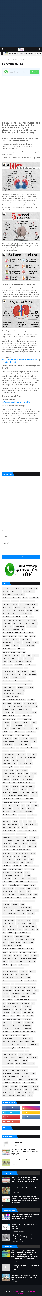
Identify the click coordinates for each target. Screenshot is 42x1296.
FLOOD (5, 732)
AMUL (36, 610)
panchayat (11, 917)
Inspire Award (32, 815)
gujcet (26, 773)
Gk (17, 748)
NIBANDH (6, 898)
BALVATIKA (23, 633)
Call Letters (6, 646)
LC (3, 840)
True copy (34, 1057)
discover (25, 1288)
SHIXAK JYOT (19, 1009)
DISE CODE (21, 690)
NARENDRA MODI (8, 888)
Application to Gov (8, 620)
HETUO (31, 789)
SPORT (18, 1016)
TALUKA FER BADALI (14, 1045)
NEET (16, 891)
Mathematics (25, 856)
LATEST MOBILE (34, 837)
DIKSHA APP (21, 687)
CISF (21, 658)
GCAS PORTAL (7, 738)
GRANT (22, 760)
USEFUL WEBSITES (8, 1067)
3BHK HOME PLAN (16, 591)
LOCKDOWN (23, 843)
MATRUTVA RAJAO (22, 859)
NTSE (11, 901)
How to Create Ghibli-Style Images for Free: (24, 1189)
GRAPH (29, 760)
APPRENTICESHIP (21, 620)
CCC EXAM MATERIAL (9, 652)
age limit (17, 607)
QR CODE (13, 965)
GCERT (15, 738)
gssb (10, 767)
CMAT (4, 662)
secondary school (13, 1003)
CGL (23, 655)
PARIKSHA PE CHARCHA (23, 920)
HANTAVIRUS (14, 786)
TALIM (5, 1045)
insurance (15, 818)
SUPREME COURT (8, 1038)
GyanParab (6, 780)
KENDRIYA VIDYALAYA (24, 831)
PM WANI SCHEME (8, 939)
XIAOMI (31, 1092)
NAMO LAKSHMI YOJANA (28, 885)
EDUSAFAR (6, 713)
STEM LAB (26, 1032)
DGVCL (30, 681)
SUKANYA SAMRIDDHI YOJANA (19, 1035)
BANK (31, 633)
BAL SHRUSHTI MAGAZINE (10, 633)
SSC (32, 1016)
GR (25, 757)
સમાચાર (36, 360)
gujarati (20, 773)
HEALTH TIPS (10, 60)
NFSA (35, 895)
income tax (31, 808)
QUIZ (20, 965)
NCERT (5, 891)
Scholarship (15, 997)
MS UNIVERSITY (7, 882)
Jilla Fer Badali (29, 824)
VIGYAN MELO (25, 1076)
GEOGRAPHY (23, 738)
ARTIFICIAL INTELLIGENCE (20, 623)
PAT (18, 923)
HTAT (4, 805)
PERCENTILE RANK (31, 926)
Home (4, 60)
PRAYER (26, 955)
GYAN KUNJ (6, 776)
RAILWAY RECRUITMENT (10, 968)
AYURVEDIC (6, 630)
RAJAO (21, 968)
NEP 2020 (22, 891)
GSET (30, 764)
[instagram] (31, 1108)
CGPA (28, 655)
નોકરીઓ (21, 360)
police (31, 942)
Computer (28, 662)
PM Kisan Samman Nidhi (22, 936)
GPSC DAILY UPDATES (9, 757)
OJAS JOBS (31, 901)
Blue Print (32, 636)
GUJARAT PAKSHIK (8, 770)
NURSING (17, 901)
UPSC (32, 1064)
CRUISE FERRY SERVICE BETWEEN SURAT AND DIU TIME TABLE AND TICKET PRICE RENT (24, 1277)
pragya (5, 952)
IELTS (4, 808)
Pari (29, 917)
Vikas (14, 1080)
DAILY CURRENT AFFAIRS (29, 674)
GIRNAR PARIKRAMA (8, 748)
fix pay (13, 729)
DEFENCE (22, 677)
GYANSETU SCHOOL (26, 780)
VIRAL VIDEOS (16, 1083)
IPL (20, 821)
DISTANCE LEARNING (9, 693)
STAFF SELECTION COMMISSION (12, 1019)
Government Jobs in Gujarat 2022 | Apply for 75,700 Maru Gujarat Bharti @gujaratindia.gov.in (25, 1217)
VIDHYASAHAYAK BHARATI (10, 1076)
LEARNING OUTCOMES (13, 840)
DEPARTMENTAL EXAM (9, 681)
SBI (34, 993)
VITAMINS (5, 1086)
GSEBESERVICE (23, 764)
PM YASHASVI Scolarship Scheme (25, 939)
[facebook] (11, 1108)
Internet (23, 818)
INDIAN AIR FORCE (17, 812)
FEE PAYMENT (16, 722)
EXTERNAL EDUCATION (24, 719)
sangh (36, 990)
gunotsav (33, 773)
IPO (25, 821)
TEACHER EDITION (33, 1045)
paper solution (21, 917)
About (11, 1288)
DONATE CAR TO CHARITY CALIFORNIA (14, 700)
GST (22, 767)
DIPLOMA (30, 687)
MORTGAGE (16, 879)
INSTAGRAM (6, 818)
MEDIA (22, 863)
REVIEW (27, 981)
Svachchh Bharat (27, 1038)
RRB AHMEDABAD (16, 987)
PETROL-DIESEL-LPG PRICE (15, 930)
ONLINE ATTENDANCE (9, 907)
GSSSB (16, 767)
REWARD (34, 981)
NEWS (29, 895)
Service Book (6, 1006)
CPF (33, 665)
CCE (24, 652)
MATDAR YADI (7, 856)
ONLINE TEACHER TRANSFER (11, 914)
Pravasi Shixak (7, 955)
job (14, 827)
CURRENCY (25, 671)
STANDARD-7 (27, 1029)
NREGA (5, 901)
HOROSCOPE (29, 799)
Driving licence (7, 703)
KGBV (34, 831)
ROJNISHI (5, 987)
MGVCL (11, 869)
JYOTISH (24, 827)
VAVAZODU (18, 1073)
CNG (10, 662)
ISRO (30, 821)
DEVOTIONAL (22, 681)
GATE (27, 735)
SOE (30, 1009)
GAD (4, 735)
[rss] (31, 1112)
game (17, 735)
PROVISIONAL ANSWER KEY (28, 958)
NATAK (22, 888)
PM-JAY (5, 942)
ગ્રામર (23, 1096)
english (18, 716)
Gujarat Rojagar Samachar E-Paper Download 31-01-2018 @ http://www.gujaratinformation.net (23, 1237)
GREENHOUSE (7, 764)
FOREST (17, 732)
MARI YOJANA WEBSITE (23, 850)
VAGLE (17, 1067)
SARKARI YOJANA (16, 993)
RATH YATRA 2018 (8, 974)
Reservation (6, 981)
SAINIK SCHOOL (7, 990)
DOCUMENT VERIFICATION (10, 697)
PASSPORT (11, 923)
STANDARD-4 (27, 1025)
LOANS (16, 843)
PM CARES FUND (7, 936)
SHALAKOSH (16, 1006)
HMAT (20, 796)
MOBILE (27, 872)
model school (18, 875)
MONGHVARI (6, 879)
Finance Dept (28, 725)
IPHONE (15, 821)
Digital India (27, 684)
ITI (34, 821)
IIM (15, 808)
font (11, 732)
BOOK (5, 639)
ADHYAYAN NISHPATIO (27, 601)
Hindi (27, 792)
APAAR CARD (6, 617)
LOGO (5, 847)
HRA (30, 802)
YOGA (5, 1096)
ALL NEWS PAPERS (19, 610)
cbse (13, 649)
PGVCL (32, 930)
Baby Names (15, 630)
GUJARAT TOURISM (21, 770)
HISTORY (34, 792)
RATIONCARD (20, 974)
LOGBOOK (33, 843)
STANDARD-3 (17, 1025)
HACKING (21, 783)
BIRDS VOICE (12, 636)
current (33, 671)
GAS (23, 735)
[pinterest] (11, 1117)
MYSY (4, 885)
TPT (28, 1057)
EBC (4, 706)
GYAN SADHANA (17, 776)
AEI (21, 604)
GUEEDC (28, 767)
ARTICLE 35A (32, 620)
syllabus (14, 1041)
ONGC (22, 904)
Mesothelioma (33, 866)
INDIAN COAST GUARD (9, 815)
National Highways (32, 888)
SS (23, 1016)
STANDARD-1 (27, 1019)
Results (20, 981)
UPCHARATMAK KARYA (22, 1064)
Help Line (15, 789)
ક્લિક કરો (34, 72)
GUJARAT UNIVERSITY (9, 773)
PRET (4, 958)
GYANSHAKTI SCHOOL (9, 783)
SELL (33, 1003)
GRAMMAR (15, 760)
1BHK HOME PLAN (18, 588)
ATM (4, 626)
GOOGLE (5, 751)
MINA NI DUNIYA (29, 869)
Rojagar (18, 984)
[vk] (31, 1117)
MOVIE (24, 879)
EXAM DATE (6, 719)
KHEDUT (11, 834)
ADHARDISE (15, 601)
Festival (34, 722)
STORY (33, 1032)
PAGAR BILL (31, 914)
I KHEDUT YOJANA (14, 805)
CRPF (26, 668)
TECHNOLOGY (19, 1051)
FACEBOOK (6, 722)
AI (33, 607)
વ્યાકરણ (30, 1096)
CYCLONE (6, 674)
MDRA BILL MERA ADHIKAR (10, 863)
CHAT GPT (6, 658)
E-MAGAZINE (17, 703)
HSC (35, 802)
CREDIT (13, 668)
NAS (17, 888)
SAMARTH (29, 990)
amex (37, 1288)
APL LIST (25, 617)
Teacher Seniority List (9, 1048)
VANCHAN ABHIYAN (9, 1070)
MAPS (13, 850)
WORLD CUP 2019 (8, 1092)
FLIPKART (30, 729)
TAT (24, 1045)
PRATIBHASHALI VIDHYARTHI (28, 952)
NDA (10, 891)
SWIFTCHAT (6, 1041)
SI (25, 1009)
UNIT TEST (24, 1060)
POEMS (25, 942)
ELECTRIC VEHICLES (8, 716)
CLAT (26, 658)
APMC (31, 617)
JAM (4, 824)
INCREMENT (6, 812)
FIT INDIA (5, 729)
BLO (26, 636)
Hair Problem (30, 783)
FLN (37, 729)
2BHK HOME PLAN (31, 588)
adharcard (6, 601)
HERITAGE (23, 789)
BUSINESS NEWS (7, 642)
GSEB (14, 764)
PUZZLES (5, 965)
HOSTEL (16, 802)
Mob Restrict (18, 872)
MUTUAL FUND (24, 882)
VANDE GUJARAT (22, 1070)
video (33, 1073)
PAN (4, 917)
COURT (28, 665)
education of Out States (10, 709)
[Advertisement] (21, 23)
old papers (6, 904)
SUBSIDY (5, 1035)
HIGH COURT (7, 792)
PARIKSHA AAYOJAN (8, 920)
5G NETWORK (7, 594)
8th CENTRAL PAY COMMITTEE (11, 598)
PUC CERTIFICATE (30, 962)
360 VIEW (5, 591)
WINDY (36, 1089)
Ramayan (32, 971)
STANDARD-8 (7, 1032)
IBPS (23, 805)
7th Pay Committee (18, 594)
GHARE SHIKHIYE (7, 744)
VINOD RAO (6, 1083)
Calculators (18, 642)
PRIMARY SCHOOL (13, 958)
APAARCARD (16, 617)
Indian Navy (22, 815)
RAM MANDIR (23, 971)
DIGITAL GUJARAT (17, 684)
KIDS (17, 837)
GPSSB (20, 757)
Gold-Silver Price (32, 748)
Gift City (27, 744)
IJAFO (23, 808)
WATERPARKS (34, 1086)
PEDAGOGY (13, 926)
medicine (29, 863)
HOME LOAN (19, 799)
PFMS (26, 930)
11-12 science (7, 588)
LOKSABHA (12, 847)
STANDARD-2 (7, 1025)
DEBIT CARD (14, 677)
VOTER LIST (14, 1086)
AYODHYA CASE (31, 626)
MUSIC (16, 882)
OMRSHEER (15, 904)
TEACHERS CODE (8, 1051)
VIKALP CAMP (7, 1080)
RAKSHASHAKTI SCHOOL (10, 971)
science (34, 1000)
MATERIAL (16, 856)
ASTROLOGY (33, 623)
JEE (21, 824)
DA (19, 674)
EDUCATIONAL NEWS (25, 709)
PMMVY (12, 942)
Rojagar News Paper (29, 984)
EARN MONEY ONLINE (30, 703)
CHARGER (35, 655)
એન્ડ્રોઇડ (5, 362)
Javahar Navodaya (13, 824)
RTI (29, 987)
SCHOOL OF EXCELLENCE (22, 1000)
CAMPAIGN (15, 646)
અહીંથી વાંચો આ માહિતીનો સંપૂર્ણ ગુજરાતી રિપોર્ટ (16, 402)
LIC (23, 840)
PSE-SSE (5, 962)
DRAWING (31, 700)
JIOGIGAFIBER (7, 827)
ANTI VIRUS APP (26, 614)
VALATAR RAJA (26, 1067)
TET (27, 1051)
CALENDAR (27, 642)
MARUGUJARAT (7, 853)
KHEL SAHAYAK (21, 834)
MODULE (27, 875)
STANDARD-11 (18, 1022)
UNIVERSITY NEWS (8, 1064)
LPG (19, 847)
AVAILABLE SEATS (19, 626)
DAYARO (5, 677)
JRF (18, 827)
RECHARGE (20, 977)
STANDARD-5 (7, 1029)
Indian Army (28, 812)
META (4, 869)
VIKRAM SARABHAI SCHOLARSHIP (28, 1080)
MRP (34, 879)
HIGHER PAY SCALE (18, 792)
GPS (29, 754)
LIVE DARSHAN (31, 840)
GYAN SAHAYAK (28, 776)
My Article (34, 882)
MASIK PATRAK (18, 853)
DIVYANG (20, 693)
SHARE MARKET (27, 1006)
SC (3, 997)
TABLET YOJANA (24, 1041)
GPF (24, 754)
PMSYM (18, 942)
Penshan (21, 926)
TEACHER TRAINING (23, 1048)
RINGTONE (6, 984)
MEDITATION (6, 866)
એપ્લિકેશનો (12, 362)
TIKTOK (21, 1054)
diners (32, 1288)
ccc (23, 649)
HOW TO (24, 802)
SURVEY (17, 1038)
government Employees (17, 751)
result (14, 981)
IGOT (9, 808)
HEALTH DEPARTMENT (27, 786)
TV (3, 1060)
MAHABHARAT (32, 847)
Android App (7, 614)
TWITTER (9, 1060)
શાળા (32, 360)
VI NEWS (26, 1073)
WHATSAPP (28, 1089)
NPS (34, 898)
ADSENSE (14, 604)
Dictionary (6, 684)
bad (23, 630)
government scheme (9, 754)
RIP (12, 984)
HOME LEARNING (8, 799)
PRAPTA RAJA (13, 952)
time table (28, 1054)
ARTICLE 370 (6, 623)
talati (32, 1041)
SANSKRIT (5, 993)
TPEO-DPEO (20, 1057)
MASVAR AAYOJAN (30, 853)
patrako (24, 923)
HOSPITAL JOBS (7, 802)
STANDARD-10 (7, 1022)
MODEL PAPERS (7, 875)
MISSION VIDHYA (8, 872)
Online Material (20, 910)
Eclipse (10, 706)
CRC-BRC (5, 668)
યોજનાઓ (10, 360)
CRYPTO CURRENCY (8, 671)
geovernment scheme (9, 741)
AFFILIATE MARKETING (30, 604)
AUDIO (10, 626)
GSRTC (5, 767)
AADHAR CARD (34, 598)
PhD (4, 933)
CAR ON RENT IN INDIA (27, 646)
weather (5, 1089)
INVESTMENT (6, 821)
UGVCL (16, 1060)
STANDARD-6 (17, 1029)
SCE (8, 997)
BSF (17, 639)
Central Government (9, 655)
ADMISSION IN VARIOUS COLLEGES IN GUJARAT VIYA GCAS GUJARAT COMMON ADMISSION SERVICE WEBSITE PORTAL (24, 1180)
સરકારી (4, 360)
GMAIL (23, 748)
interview (30, 818)
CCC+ (19, 652)
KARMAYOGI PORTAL (9, 831)
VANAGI (35, 1067)
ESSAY (29, 716)
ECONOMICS (18, 706)
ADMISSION (6, 604)
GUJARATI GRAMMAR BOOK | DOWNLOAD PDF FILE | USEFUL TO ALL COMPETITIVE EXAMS (25, 1267)
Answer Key (16, 614)
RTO (33, 987)
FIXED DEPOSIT (21, 729)
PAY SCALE (32, 923)
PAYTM (5, 926)
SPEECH (30, 1013)
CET (18, 655)
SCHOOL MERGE (7, 1000)
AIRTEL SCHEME (7, 610)
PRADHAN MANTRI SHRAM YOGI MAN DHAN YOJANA (18, 949)
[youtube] (11, 1121)
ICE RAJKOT (35, 805)
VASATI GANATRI (8, 1073)
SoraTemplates (15, 1291)
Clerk (31, 658)
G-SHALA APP (31, 732)
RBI (27, 974)
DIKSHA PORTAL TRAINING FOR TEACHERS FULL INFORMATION (25, 1142)
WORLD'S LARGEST (21, 1092)
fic (3, 725)
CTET (18, 671)
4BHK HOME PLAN (29, 591)
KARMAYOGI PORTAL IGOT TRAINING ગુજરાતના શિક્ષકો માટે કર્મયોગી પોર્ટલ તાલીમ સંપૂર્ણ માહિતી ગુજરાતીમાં (24, 1152)
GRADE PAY (31, 757)
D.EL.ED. (13, 674)
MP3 (29, 879)
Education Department (30, 706)
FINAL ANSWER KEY (17, 725)
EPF (24, 716)
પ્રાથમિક (28, 360)
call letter (35, 642)
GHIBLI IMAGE (19, 744)
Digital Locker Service (9, 687)
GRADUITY (6, 760)
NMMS (13, 898)
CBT (19, 649)
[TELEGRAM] (31, 1121)
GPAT (19, 754)
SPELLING (5, 1016)
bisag (20, 636)
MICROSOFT (18, 869)
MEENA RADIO (17, 866)
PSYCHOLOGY (14, 962)
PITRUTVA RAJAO (13, 933)
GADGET (10, 735)
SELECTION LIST (24, 1003)
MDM (31, 859)
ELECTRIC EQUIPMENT (30, 713)
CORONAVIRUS (19, 665)
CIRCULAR (14, 658)
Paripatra (35, 920)
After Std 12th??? (7, 607)
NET (29, 891)
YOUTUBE (12, 1096)
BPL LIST (11, 639)
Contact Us (18, 1288)
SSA (28, 1016)
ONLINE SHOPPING (32, 910)
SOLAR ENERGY (16, 1013)
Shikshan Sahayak (8, 1009)
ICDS (28, 805)
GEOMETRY (33, 738)
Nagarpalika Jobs (14, 885)
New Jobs (22, 895)
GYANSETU (15, 780)
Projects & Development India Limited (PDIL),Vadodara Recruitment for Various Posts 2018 (25, 1227)
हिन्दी (18, 1096)
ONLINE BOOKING (8, 910)
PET (4, 930)
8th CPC (25, 598)
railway (26, 965)
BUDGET (29, 639)
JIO (36, 824)
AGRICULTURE (26, 607)
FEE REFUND (25, 722)
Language (24, 837)
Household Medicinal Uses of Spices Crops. (23, 1161)
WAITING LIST (24, 1086)
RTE (24, 987)
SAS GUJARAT (27, 993)
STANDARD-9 (17, 1032)
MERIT (25, 866)
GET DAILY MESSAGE (24, 741)
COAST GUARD (18, 662)
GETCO (34, 741)
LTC (24, 847)
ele (12, 713)
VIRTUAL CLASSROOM (29, 1083)
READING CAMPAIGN (9, 977)
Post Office (18, 946)
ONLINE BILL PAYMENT (24, 907)
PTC (21, 962)
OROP (23, 914)
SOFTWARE (6, 1013)
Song (24, 1013)
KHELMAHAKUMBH (8, 837)
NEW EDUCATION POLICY (10, 895)
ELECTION (19, 713)
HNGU (26, 796)
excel (13, 719)
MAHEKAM (6, 850)
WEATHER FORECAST (16, 1089)
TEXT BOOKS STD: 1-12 (9, 1054)
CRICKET (19, 668)
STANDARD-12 (29, 1022)
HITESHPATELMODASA (9, 796)
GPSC (34, 754)
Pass (4, 923)
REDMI (28, 977)
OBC (24, 901)
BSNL (22, 639)
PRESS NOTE (34, 955)
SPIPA (12, 1016)
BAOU (5, 636)
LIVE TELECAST (7, 843)
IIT (18, 808)
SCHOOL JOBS (25, 997)
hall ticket (5, 786)
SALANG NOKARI (19, 990)
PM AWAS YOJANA (25, 933)
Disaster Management (9, 690)
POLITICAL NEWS (8, 946)
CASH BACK (6, 649)
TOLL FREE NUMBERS (9, 1057)
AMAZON (29, 610)
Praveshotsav (17, 955)
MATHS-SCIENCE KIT (8, 859)
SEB (4, 1003)
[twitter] (11, 1112)
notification (27, 898)
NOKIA (19, 898)
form (23, 732)
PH (37, 930)
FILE (8, 725)
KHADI (5, 834)
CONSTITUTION (7, 665)
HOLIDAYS (33, 796)
